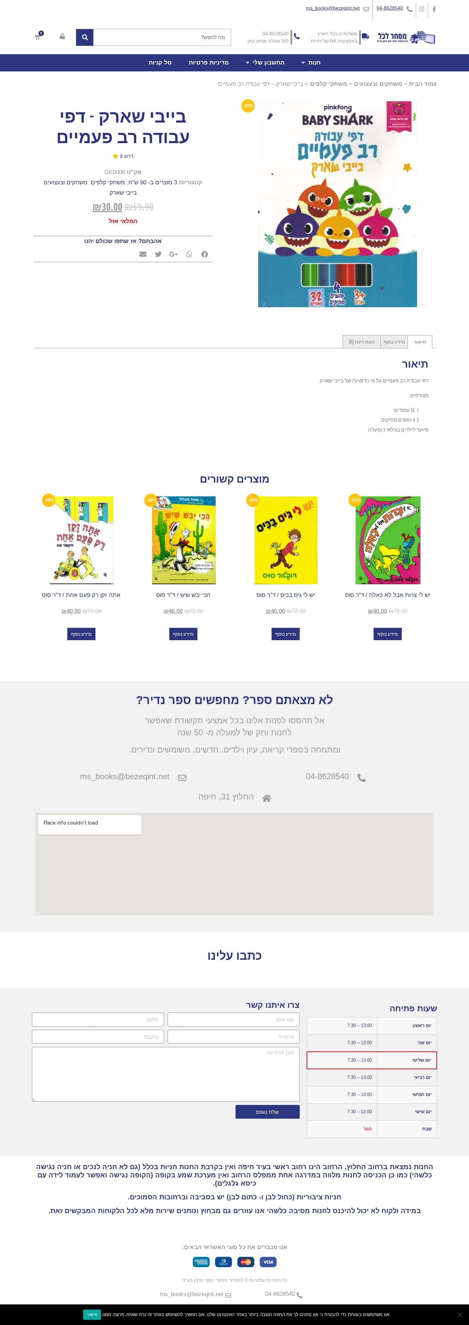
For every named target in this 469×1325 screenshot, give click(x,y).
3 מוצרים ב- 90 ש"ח (152, 182)
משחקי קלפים (328, 84)
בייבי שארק (123, 192)
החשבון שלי (268, 62)
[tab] (420, 341)
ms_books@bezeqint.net (333, 8)
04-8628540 (390, 8)
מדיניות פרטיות (209, 62)
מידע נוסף (394, 342)
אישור (92, 1314)
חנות (314, 62)
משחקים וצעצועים (378, 84)
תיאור (420, 342)
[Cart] (37, 37)
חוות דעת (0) (362, 342)
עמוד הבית (423, 84)
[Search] (84, 37)
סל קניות (160, 62)
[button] (123, 157)
